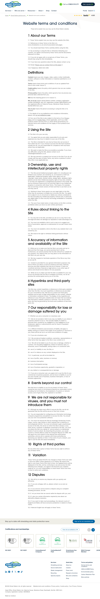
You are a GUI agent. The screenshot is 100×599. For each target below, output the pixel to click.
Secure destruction (56, 567)
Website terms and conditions (42, 586)
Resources (31, 11)
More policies (85, 577)
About (40, 11)
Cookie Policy (41, 120)
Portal (85, 11)
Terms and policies (87, 562)
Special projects (55, 575)
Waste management (56, 570)
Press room (69, 570)
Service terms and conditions (86, 565)
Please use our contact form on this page (48, 65)
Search (90, 11)
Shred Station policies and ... (18, 15)
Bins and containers (72, 575)
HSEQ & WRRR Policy (87, 569)
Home (6, 15)
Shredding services (56, 565)
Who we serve (19, 11)
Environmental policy (87, 571)
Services (8, 11)
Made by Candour (10, 595)
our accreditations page (42, 115)
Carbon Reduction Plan (88, 574)
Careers (68, 567)
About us (68, 565)
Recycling (53, 573)
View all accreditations (69, 529)
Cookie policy (64, 586)
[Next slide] (93, 530)
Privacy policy (55, 586)
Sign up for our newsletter (83, 521)
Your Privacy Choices (75, 586)
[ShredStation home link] (13, 4)
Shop (47, 11)
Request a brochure (72, 573)
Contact (54, 11)
